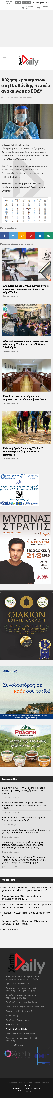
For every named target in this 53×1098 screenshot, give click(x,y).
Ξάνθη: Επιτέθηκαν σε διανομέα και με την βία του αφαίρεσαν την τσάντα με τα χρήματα (26, 906)
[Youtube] (26, 2)
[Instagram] (23, 2)
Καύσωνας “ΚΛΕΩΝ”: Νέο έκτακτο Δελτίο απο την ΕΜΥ (26, 914)
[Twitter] (19, 2)
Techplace (26, 1085)
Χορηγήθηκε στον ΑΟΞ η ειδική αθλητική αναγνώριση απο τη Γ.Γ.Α (21, 897)
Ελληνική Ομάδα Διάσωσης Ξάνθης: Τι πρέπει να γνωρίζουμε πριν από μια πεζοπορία (23, 451)
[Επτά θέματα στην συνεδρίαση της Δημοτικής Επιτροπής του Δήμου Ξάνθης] (26, 376)
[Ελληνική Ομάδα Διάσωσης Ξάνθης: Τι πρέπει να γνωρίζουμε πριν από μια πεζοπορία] (26, 428)
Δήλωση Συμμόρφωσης (26, 1091)
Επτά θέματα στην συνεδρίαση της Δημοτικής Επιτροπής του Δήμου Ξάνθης (24, 819)
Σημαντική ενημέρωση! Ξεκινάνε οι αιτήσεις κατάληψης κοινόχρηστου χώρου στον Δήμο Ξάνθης (26, 289)
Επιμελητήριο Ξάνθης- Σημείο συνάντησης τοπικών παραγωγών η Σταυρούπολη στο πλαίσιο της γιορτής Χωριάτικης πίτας (22, 845)
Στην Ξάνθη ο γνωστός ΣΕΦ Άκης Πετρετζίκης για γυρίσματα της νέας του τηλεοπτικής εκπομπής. (26, 889)
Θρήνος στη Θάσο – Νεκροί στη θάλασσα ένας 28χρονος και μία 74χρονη (25, 922)
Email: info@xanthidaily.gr (17, 1029)
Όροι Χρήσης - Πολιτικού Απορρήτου (26, 1088)
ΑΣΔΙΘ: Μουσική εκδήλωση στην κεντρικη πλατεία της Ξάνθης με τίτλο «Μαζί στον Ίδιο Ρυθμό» (25, 344)
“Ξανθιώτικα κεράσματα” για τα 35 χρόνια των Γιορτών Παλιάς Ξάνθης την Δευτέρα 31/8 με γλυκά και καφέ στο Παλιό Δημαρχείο (24, 860)
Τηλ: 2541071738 (14, 1024)
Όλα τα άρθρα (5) (10, 929)
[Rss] (29, 2)
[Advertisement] (26, 29)
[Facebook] (16, 2)
